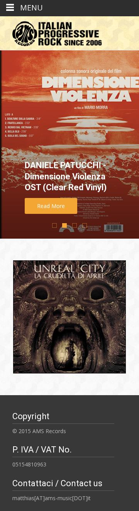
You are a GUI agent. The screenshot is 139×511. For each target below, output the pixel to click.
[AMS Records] (54, 31)
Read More (51, 206)
